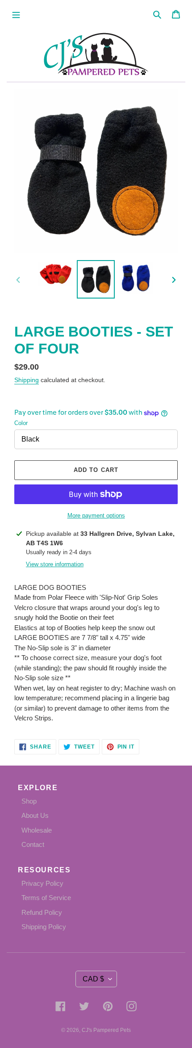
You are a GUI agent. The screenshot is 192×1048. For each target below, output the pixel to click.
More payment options (96, 515)
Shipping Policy (43, 926)
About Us (35, 815)
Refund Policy (41, 912)
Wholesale (36, 830)
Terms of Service (46, 897)
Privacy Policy (42, 883)
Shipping (26, 379)
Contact (32, 844)
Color (21, 423)
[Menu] (16, 14)
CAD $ (93, 979)
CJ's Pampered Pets (106, 1030)
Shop (29, 801)
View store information (54, 564)
